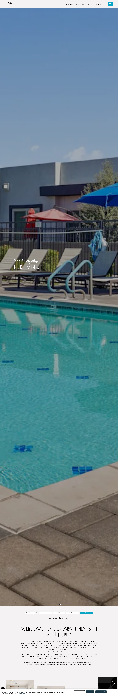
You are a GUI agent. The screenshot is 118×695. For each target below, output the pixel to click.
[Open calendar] (36, 613)
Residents (100, 4)
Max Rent (69, 612)
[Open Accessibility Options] (3, 688)
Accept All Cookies (101, 691)
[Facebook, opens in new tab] (57, 672)
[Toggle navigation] (110, 4)
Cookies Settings (79, 691)
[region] (59, 692)
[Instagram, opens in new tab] (60, 672)
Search (86, 612)
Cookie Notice (21, 693)
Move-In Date (29, 612)
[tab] (58, 604)
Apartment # (57, 612)
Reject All (90, 691)
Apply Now (88, 4)
